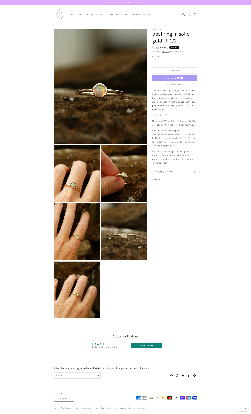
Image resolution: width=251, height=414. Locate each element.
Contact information (140, 408)
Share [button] (157, 179)
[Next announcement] (196, 2)
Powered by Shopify (73, 408)
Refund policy (87, 408)
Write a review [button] (146, 345)
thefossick (62, 408)
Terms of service (111, 408)
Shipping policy (125, 408)
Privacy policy (99, 408)
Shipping (165, 51)
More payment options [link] (175, 84)
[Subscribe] (98, 375)
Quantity (155, 56)
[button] (136, 14)
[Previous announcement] (54, 2)
